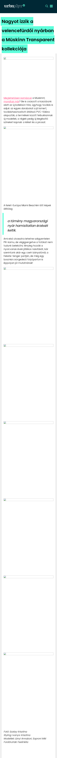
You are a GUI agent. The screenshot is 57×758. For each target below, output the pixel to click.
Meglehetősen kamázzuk (18, 98)
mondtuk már (11, 101)
